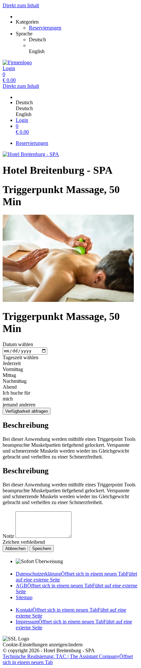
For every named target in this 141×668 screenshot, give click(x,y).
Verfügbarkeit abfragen (26, 411)
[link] (83, 40)
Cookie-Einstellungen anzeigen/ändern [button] (43, 644)
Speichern (41, 548)
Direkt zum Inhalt (21, 5)
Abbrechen (15, 548)
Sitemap (24, 597)
